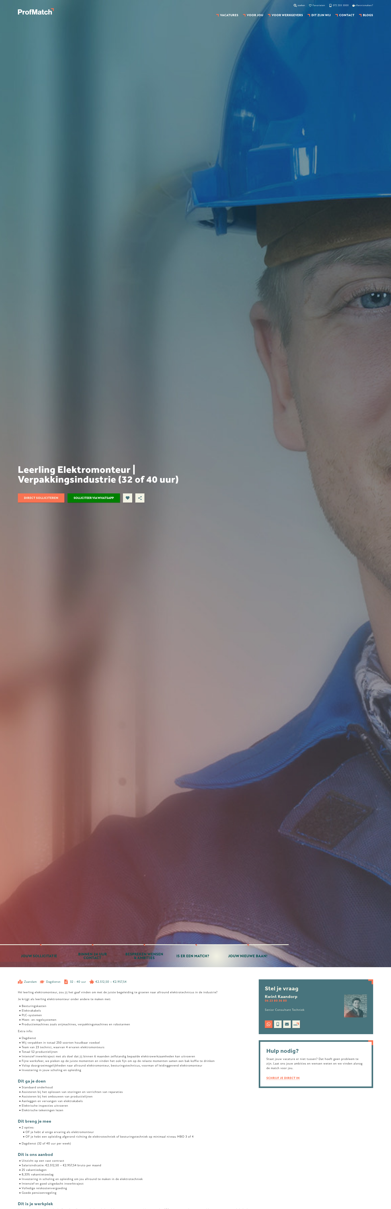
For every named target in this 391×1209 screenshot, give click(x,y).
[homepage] (36, 11)
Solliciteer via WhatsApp (94, 498)
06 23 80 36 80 (276, 1000)
